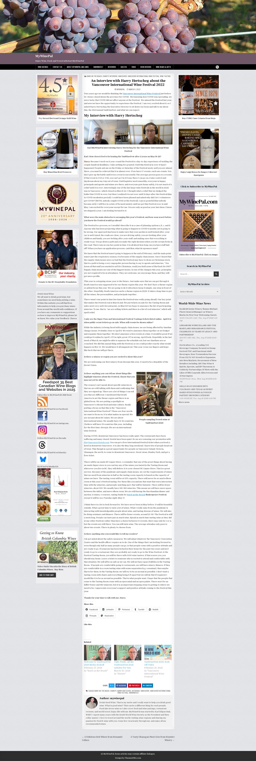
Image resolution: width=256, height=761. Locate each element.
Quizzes (124, 66)
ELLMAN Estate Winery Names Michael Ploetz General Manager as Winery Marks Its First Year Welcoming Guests (198, 312)
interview (113, 76)
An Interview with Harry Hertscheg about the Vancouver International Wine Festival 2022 (128, 82)
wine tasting (165, 76)
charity (106, 76)
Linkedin (148, 685)
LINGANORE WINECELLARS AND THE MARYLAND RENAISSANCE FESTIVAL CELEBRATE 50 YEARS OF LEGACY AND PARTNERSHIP (198, 330)
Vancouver (122, 76)
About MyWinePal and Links (78, 66)
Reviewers (112, 66)
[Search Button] (217, 67)
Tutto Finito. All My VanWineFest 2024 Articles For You (124, 665)
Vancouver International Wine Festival (143, 76)
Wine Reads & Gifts (163, 66)
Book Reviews (145, 66)
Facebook (122, 685)
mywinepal (121, 89)
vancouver (145, 691)
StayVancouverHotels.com (96, 442)
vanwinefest (134, 692)
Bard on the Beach (94, 76)
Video (134, 66)
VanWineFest (98, 66)
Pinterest (136, 685)
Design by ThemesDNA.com (128, 758)
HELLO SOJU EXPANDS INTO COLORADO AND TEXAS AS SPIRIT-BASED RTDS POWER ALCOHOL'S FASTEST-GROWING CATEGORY (196, 390)
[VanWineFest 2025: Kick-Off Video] (158, 652)
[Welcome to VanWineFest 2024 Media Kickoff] (97, 652)
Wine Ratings (43, 66)
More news (184, 402)
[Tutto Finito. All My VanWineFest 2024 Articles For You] (127, 652)
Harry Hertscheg (124, 691)
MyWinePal (44, 56)
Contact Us (57, 66)
